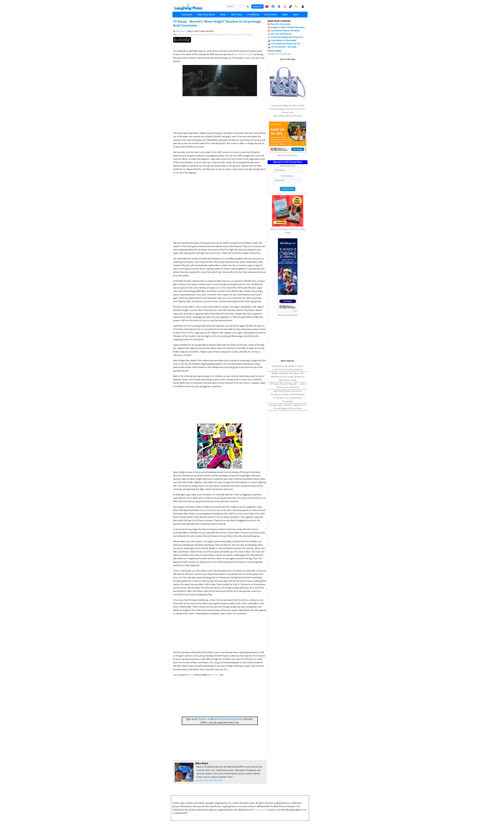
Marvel (188, 35)
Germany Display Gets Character (287, 37)
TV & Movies (253, 14)
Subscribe (257, 6)
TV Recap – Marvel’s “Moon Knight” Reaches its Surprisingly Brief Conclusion (217, 23)
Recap (228, 35)
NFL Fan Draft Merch (281, 33)
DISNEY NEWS (274, 51)
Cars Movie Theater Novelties (285, 30)
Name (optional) (287, 165)
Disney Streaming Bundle (229, 719)
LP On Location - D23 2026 (283, 46)
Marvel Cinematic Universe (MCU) (203, 35)
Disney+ (215, 674)
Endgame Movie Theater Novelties (288, 27)
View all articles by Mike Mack (208, 780)
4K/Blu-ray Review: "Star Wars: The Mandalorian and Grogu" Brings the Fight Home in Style (287, 376)
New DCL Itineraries (281, 24)
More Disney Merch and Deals (288, 115)
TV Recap (249, 35)
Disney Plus (181, 35)
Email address (287, 176)
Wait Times (236, 14)
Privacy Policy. (260, 809)
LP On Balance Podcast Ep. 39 (285, 43)
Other (223, 14)
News (285, 14)
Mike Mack (181, 31)
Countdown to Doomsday (283, 40)
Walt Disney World (206, 14)
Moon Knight (220, 35)
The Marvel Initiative (238, 35)
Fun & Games (271, 14)
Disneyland (187, 14)
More (295, 14)
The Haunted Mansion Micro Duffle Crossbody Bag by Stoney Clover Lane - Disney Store (287, 109)
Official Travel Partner (287, 155)
